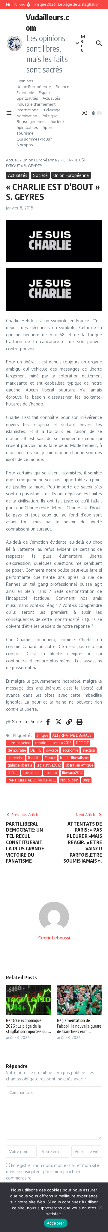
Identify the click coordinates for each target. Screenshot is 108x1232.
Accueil (12, 160)
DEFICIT (82, 743)
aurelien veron (19, 743)
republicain (69, 780)
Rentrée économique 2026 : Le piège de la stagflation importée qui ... (28, 1026)
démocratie (17, 750)
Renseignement (31, 121)
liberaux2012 (72, 772)
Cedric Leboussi (54, 937)
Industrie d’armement (36, 104)
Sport (47, 127)
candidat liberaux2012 (53, 743)
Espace (45, 92)
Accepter (55, 1223)
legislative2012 (49, 765)
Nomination (26, 115)
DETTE (35, 750)
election (88, 750)
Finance (62, 86)
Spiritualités (27, 98)
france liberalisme (74, 757)
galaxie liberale (20, 765)
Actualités (51, 98)
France (50, 757)
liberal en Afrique (79, 765)
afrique (42, 735)
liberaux (51, 772)
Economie (25, 92)
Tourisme (25, 133)
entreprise (15, 757)
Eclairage (52, 109)
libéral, (13, 772)
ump (86, 780)
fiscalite (34, 757)
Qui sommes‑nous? (34, 139)
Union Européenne (33, 86)
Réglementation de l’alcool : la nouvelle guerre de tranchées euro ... (79, 1026)
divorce (52, 750)
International (28, 109)
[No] (101, 1207)
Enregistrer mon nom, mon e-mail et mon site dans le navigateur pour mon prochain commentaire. (52, 1171)
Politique (50, 115)
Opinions (24, 80)
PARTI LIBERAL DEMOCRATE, (32, 780)
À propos (24, 144)
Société (57, 121)
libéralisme (31, 772)
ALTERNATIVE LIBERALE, (72, 735)
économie (70, 750)
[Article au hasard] (84, 113)
